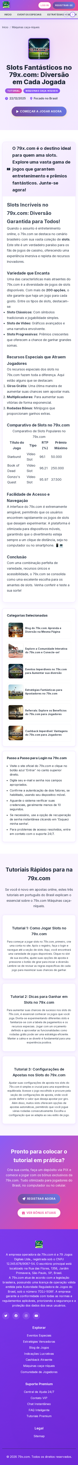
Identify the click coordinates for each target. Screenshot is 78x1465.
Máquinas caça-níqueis (26, 27)
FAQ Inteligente (39, 1410)
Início (5, 27)
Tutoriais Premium (39, 1416)
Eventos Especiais (29, 14)
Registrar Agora (41, 1198)
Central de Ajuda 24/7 (39, 1392)
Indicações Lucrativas (39, 1353)
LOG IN (45, 5)
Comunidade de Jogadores (39, 1372)
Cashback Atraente (39, 1359)
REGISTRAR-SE (64, 5)
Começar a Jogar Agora (41, 111)
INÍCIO (8, 14)
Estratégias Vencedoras (39, 1341)
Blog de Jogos (39, 1347)
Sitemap (39, 1436)
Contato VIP (39, 1398)
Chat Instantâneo (39, 1404)
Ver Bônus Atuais (41, 1213)
